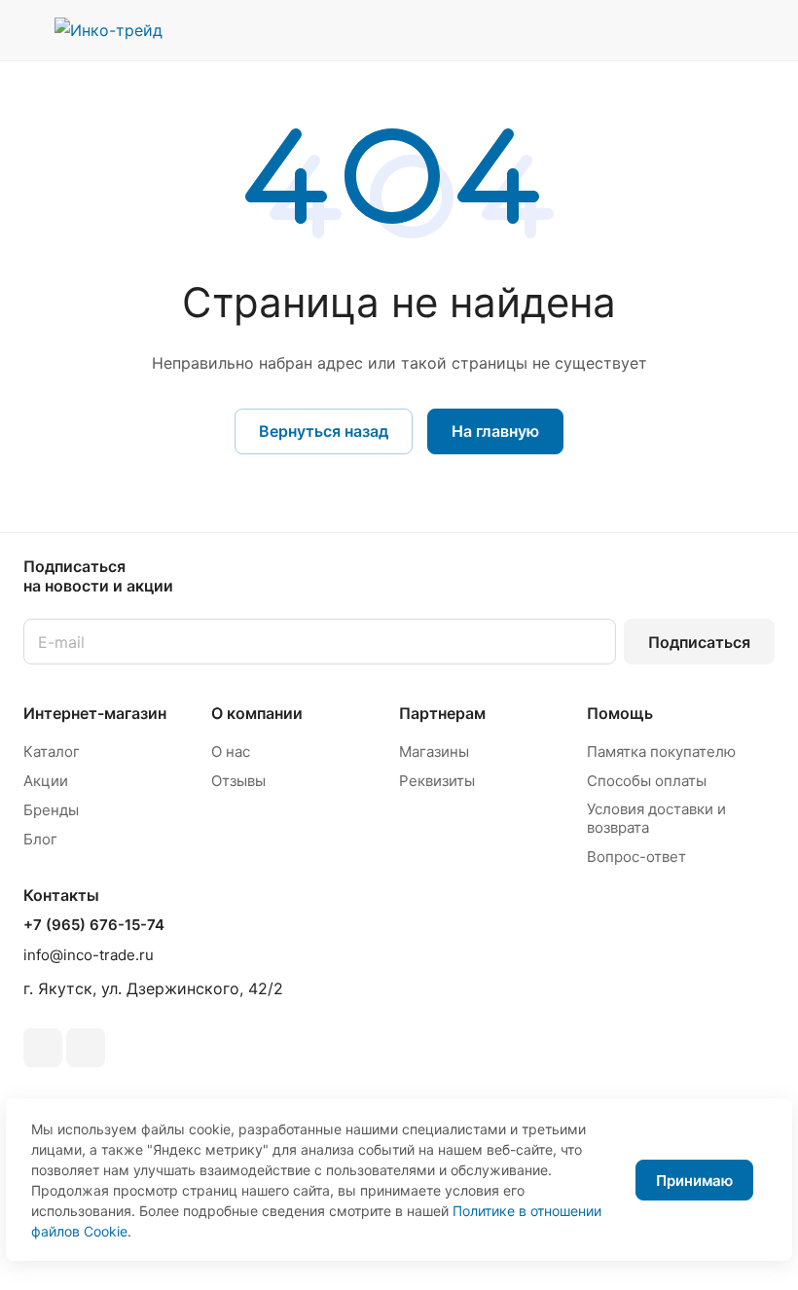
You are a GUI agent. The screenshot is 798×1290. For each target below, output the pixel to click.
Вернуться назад (323, 431)
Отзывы (238, 780)
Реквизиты (437, 780)
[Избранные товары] (711, 30)
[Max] (85, 1047)
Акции (45, 780)
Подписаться (699, 642)
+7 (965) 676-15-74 (93, 925)
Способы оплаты (647, 780)
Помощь (620, 713)
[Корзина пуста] (761, 30)
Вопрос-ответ (636, 856)
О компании (257, 713)
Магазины (434, 751)
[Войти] (662, 30)
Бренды (51, 810)
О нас (230, 751)
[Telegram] (42, 1047)
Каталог (51, 751)
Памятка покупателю (661, 751)
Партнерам (442, 713)
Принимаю (694, 1180)
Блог (40, 839)
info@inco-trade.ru (88, 955)
